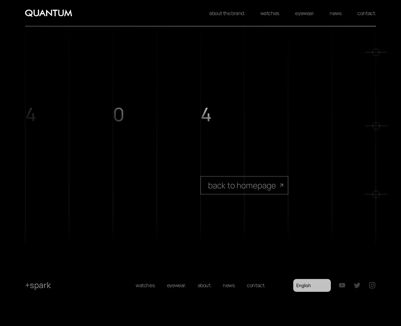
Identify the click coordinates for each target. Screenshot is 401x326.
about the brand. (227, 13)
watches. (270, 13)
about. (205, 285)
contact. (366, 13)
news (228, 285)
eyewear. (305, 13)
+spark (38, 285)
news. (336, 13)
